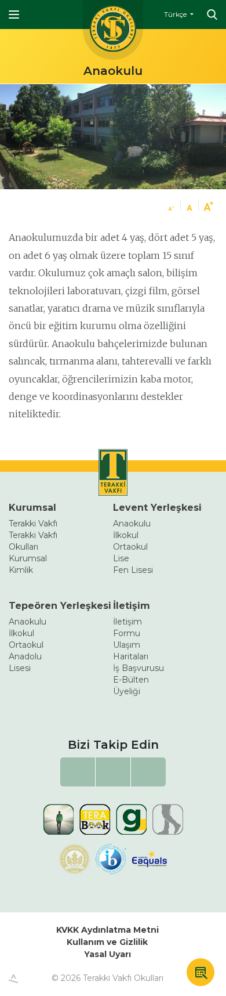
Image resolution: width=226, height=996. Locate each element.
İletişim (131, 605)
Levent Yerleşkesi (157, 507)
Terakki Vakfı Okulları (33, 541)
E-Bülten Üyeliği (131, 685)
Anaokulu (132, 523)
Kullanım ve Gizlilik (107, 942)
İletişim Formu (127, 627)
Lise (121, 558)
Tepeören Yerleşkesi (60, 605)
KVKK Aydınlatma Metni (107, 930)
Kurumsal (32, 507)
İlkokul (125, 535)
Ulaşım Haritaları (130, 651)
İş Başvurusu (138, 668)
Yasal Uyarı (107, 954)
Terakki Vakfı (33, 523)
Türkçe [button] (176, 14)
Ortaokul (130, 547)
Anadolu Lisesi (25, 662)
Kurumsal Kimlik (28, 564)
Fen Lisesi (133, 570)
